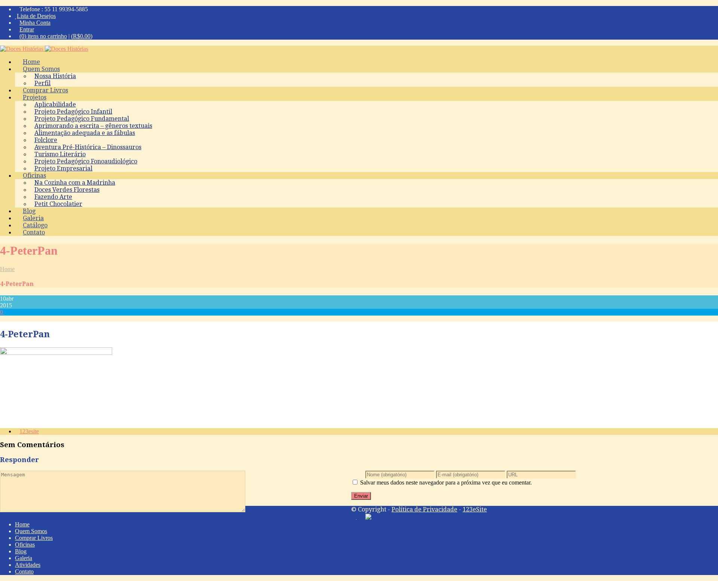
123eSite (475, 509)
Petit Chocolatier (58, 204)
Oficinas (34, 175)
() (81, 36)
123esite (29, 431)
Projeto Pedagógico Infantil (73, 111)
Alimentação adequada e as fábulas (84, 132)
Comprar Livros (34, 538)
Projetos (34, 97)
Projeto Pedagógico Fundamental (81, 118)
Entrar (26, 29)
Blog (21, 551)
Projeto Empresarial (63, 168)
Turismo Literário (60, 154)
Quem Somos (41, 69)
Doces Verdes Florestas (66, 189)
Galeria (23, 558)
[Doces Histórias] (44, 49)
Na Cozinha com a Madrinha (74, 182)
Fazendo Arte (53, 196)
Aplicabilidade (55, 104)
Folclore (45, 140)
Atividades (27, 565)
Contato (34, 232)
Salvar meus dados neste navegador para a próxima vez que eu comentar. (446, 482)
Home (7, 269)
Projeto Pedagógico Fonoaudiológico (85, 161)
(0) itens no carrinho (43, 36)
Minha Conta (34, 22)
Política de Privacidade (424, 509)
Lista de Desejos (36, 16)
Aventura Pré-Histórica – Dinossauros (87, 147)
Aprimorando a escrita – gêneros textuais (93, 125)
